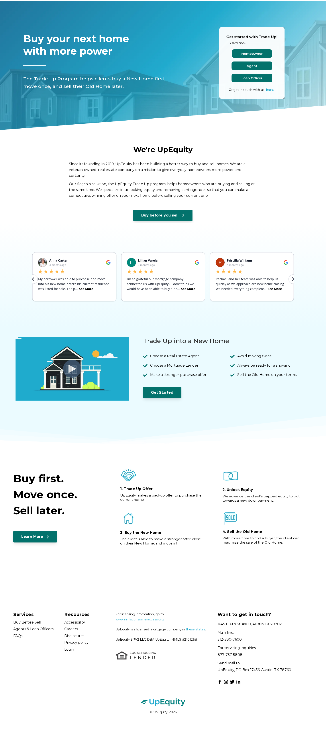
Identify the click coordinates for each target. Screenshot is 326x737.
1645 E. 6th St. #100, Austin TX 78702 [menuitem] (250, 624)
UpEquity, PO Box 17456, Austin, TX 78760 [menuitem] (254, 670)
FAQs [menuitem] (17, 636)
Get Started (162, 392)
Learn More (32, 536)
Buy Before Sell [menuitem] (27, 622)
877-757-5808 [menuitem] (230, 655)
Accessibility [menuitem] (74, 622)
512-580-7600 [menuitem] (230, 639)
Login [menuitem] (69, 649)
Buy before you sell (160, 215)
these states (195, 629)
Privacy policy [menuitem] (76, 642)
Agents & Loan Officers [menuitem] (33, 629)
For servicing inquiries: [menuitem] (237, 648)
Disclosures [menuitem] (74, 636)
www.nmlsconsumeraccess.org (140, 619)
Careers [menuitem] (71, 629)
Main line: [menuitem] (226, 632)
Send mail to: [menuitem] (229, 663)
